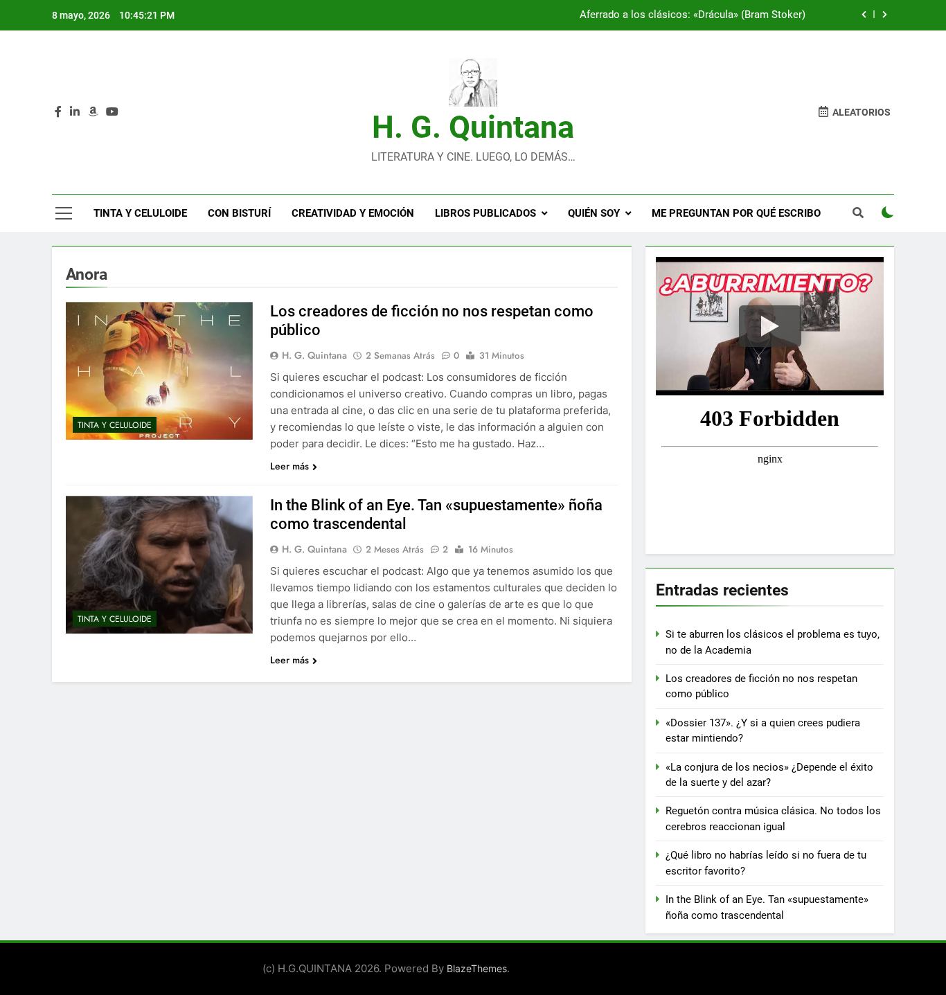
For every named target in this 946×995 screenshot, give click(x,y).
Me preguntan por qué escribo (736, 213)
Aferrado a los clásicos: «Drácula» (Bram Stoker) (692, 15)
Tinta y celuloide (140, 213)
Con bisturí (239, 213)
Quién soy (594, 213)
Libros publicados (485, 213)
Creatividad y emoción (353, 213)
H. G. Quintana (473, 127)
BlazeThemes (477, 968)
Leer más (289, 466)
